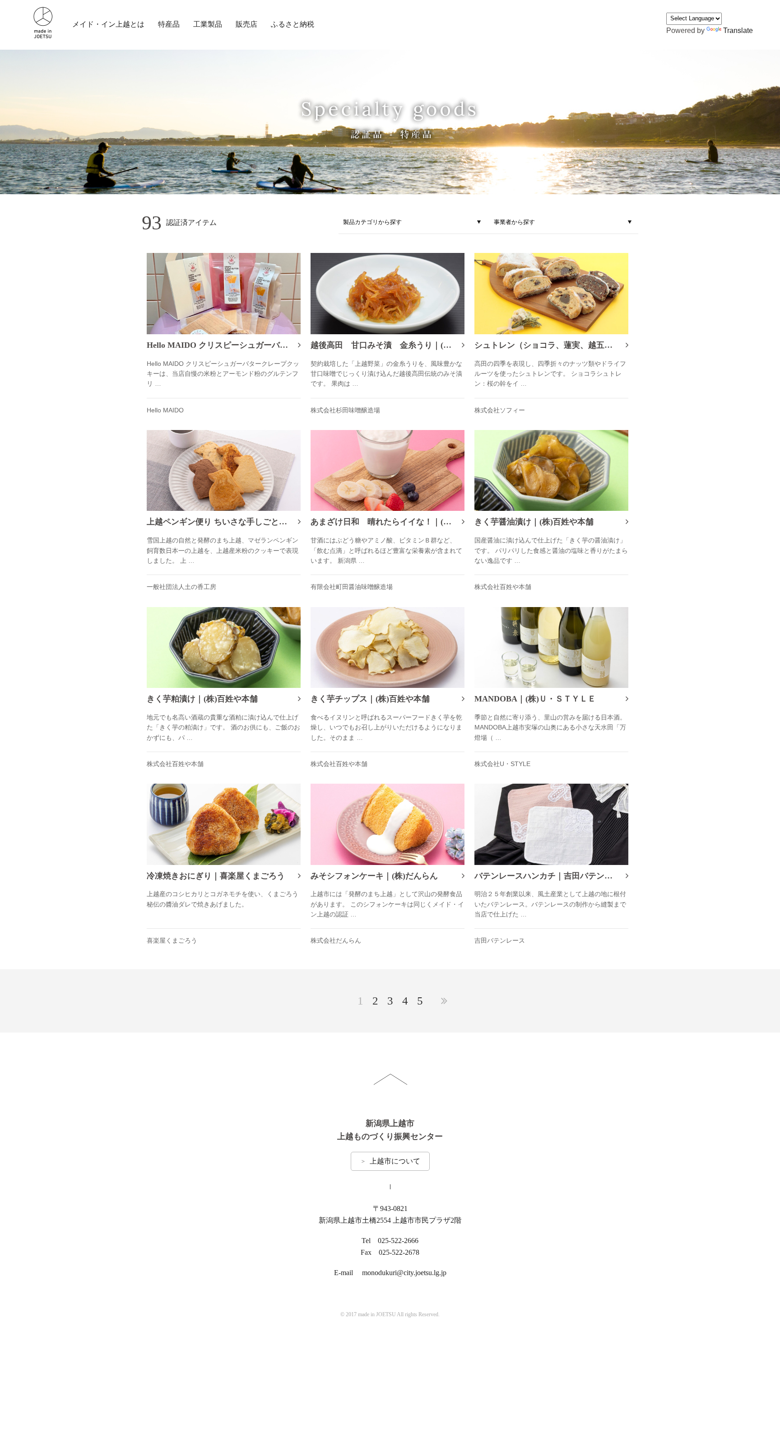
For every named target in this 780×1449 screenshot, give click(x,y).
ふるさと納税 (292, 24)
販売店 (246, 24)
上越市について (390, 1161)
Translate (738, 30)
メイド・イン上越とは (108, 24)
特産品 (169, 24)
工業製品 (207, 24)
